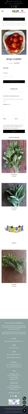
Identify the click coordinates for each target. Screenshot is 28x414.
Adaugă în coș (14, 81)
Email (16, 118)
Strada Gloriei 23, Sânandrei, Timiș (14, 1)
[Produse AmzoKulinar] (24, 406)
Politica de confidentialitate (14, 387)
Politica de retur (14, 389)
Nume (5, 118)
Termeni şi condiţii (14, 385)
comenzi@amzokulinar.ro (18, 3)
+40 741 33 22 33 (9, 3)
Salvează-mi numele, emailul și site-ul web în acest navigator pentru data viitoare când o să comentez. (13, 127)
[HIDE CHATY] (24, 410)
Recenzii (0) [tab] (14, 88)
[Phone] (24, 398)
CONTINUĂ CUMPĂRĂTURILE (14, 19)
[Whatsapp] (24, 402)
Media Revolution (18, 409)
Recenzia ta (7, 104)
